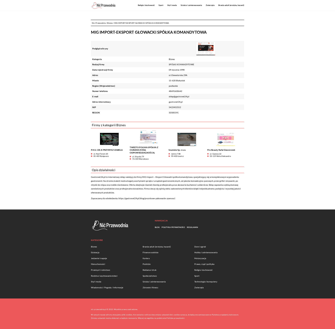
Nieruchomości (98, 264)
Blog (157, 227)
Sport (161, 5)
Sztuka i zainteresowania (191, 5)
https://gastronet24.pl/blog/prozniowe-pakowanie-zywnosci (146, 198)
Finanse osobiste (150, 252)
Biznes (172, 59)
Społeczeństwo (150, 276)
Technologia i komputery (205, 281)
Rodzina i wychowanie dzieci (104, 276)
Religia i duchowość (146, 5)
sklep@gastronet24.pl (179, 96)
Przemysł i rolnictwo (100, 270)
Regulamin (192, 227)
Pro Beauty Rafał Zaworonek (221, 150)
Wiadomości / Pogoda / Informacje (107, 287)
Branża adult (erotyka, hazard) (231, 5)
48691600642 (175, 91)
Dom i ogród (200, 246)
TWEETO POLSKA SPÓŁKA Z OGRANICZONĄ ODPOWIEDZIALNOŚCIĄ (144, 150)
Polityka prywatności (173, 227)
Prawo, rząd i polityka (204, 264)
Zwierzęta (210, 5)
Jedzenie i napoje (99, 258)
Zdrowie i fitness (150, 287)
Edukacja (95, 252)
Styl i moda (172, 5)
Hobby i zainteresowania (205, 252)
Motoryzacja (200, 258)
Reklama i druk (149, 270)
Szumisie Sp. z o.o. (177, 150)
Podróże (146, 264)
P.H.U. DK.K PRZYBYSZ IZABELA (107, 150)
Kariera (146, 258)
